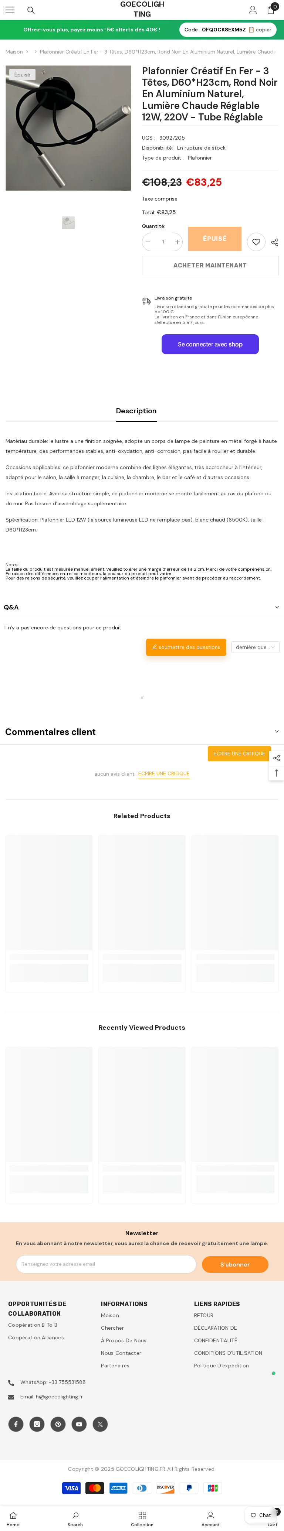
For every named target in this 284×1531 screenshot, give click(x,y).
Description (136, 411)
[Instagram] (37, 1424)
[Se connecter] (253, 10)
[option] (68, 128)
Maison (14, 51)
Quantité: (153, 226)
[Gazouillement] (100, 1424)
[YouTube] (79, 1424)
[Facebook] (16, 1424)
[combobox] (255, 647)
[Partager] (272, 242)
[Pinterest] (58, 1424)
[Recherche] (31, 10)
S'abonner (235, 1264)
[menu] (10, 10)
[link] (256, 242)
